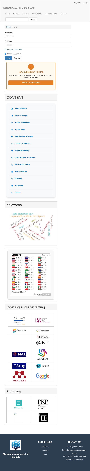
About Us (45, 446)
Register (77, 2)
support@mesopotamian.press (74, 456)
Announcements (51, 13)
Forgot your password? (13, 49)
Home (7, 13)
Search (33, 19)
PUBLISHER (36, 13)
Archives (25, 13)
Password (8, 41)
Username (9, 32)
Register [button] (17, 58)
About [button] (63, 13)
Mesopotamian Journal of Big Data (18, 7)
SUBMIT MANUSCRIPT (31, 83)
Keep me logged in (14, 54)
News (45, 454)
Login (86, 2)
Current (16, 13)
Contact (45, 450)
